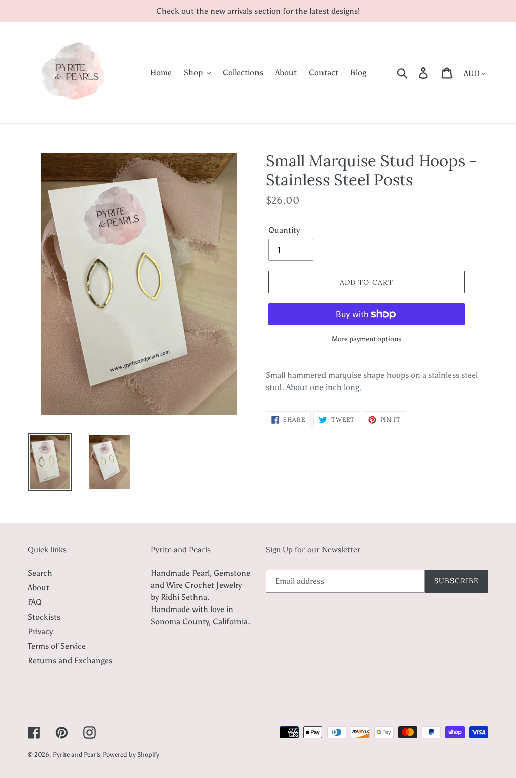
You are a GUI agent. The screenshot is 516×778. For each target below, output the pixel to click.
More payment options (366, 339)
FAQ (35, 602)
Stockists (44, 617)
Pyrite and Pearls (77, 754)
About (38, 587)
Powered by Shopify (131, 754)
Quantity (284, 230)
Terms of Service (57, 646)
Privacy (40, 631)
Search (40, 573)
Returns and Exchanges (70, 660)
